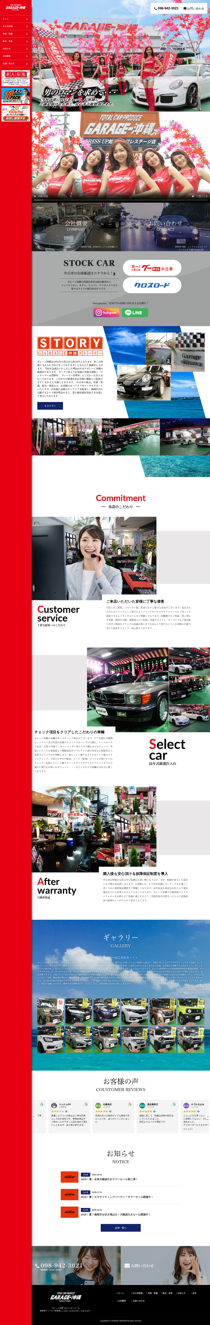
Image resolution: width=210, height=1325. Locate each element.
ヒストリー (50, 406)
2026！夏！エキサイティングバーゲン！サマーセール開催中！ (117, 1197)
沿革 (194, 1293)
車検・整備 (8, 34)
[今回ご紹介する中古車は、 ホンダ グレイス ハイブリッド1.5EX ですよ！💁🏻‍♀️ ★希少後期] (78, 1011)
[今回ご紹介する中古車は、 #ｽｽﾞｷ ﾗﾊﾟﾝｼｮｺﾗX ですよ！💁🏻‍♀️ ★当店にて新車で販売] (106, 1039)
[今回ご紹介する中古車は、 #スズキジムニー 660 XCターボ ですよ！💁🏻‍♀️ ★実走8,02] (191, 1011)
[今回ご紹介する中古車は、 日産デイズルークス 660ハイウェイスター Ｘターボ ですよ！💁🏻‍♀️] (163, 1011)
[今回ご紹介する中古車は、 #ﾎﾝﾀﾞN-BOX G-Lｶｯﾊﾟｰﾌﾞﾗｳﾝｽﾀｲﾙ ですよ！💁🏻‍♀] (134, 1039)
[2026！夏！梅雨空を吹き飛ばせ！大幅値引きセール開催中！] (69, 1217)
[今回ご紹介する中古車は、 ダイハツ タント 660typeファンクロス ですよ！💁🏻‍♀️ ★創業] (50, 1011)
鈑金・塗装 (8, 41)
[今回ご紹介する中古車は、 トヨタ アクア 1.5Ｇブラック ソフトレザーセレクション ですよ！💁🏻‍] (106, 1011)
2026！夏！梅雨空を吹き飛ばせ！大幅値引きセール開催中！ (116, 1214)
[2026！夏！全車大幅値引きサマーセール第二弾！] (69, 1181)
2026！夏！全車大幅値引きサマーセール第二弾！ (109, 1179)
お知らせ (7, 49)
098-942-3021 (168, 8)
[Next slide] (202, 55)
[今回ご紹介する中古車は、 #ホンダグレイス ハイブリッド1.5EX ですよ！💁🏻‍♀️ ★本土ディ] (78, 1039)
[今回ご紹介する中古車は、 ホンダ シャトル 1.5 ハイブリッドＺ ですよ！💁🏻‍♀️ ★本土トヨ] (134, 1011)
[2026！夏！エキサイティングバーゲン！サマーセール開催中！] (69, 1199)
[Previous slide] (38, 55)
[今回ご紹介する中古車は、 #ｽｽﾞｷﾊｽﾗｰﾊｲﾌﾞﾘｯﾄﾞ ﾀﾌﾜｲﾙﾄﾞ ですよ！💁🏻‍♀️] (163, 1039)
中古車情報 (8, 26)
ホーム (6, 19)
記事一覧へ (120, 1228)
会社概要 (7, 56)
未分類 (85, 1175)
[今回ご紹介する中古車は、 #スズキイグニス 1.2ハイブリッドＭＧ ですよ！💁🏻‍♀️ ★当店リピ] (50, 1039)
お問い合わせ (9, 63)
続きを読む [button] (86, 1129)
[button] (208, 1117)
